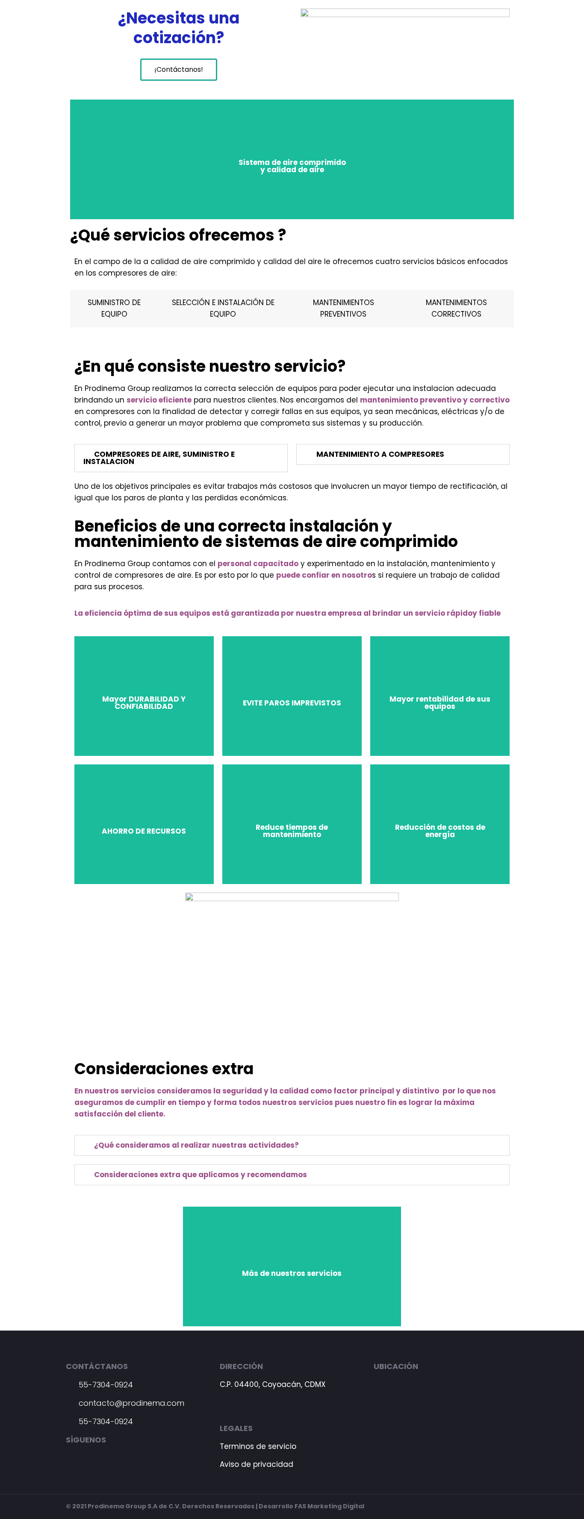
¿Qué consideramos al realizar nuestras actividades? (196, 1145)
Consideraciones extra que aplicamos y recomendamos (200, 1174)
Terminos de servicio (258, 1446)
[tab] (181, 458)
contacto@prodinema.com (130, 1403)
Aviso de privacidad (256, 1464)
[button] (178, 70)
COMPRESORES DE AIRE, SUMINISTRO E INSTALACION (159, 458)
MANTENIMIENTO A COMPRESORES (380, 454)
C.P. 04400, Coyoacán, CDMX (273, 1384)
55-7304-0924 (105, 1384)
